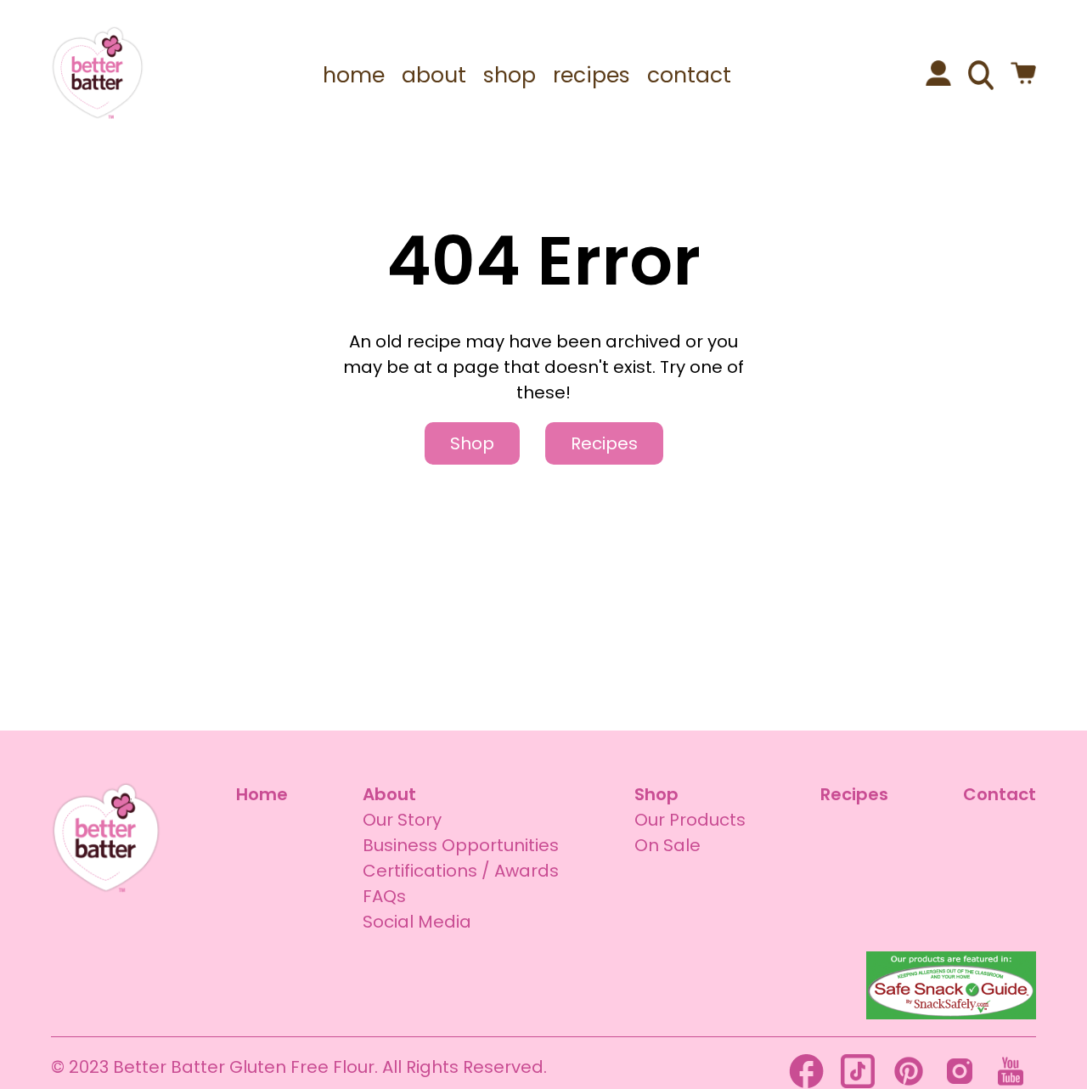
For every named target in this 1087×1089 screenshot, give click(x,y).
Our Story (402, 820)
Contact (999, 794)
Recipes (604, 443)
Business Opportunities (461, 845)
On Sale (667, 845)
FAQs (384, 896)
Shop (472, 443)
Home (262, 794)
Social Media (417, 922)
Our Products (690, 820)
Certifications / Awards (461, 871)
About (389, 794)
